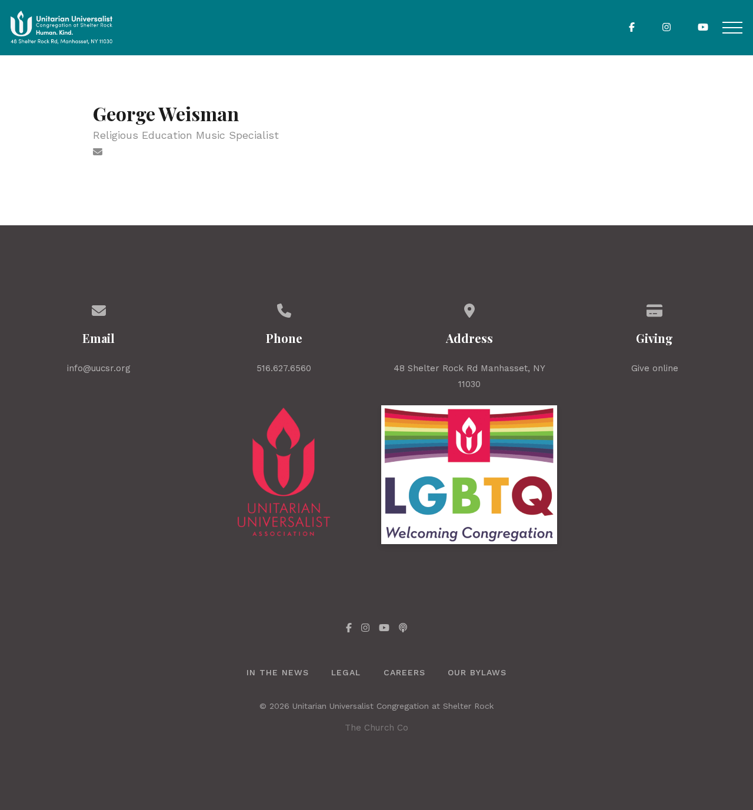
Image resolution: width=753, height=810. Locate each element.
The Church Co (376, 727)
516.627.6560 (283, 368)
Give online (654, 368)
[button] (732, 28)
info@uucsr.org (99, 368)
